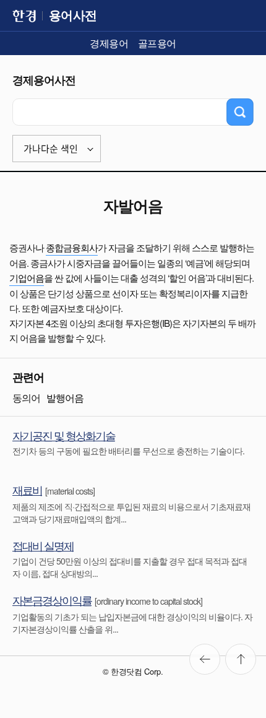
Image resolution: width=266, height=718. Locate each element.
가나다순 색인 (51, 149)
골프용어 (157, 43)
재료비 (27, 490)
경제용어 (109, 43)
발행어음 (65, 398)
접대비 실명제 (43, 545)
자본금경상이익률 (52, 600)
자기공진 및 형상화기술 (63, 435)
